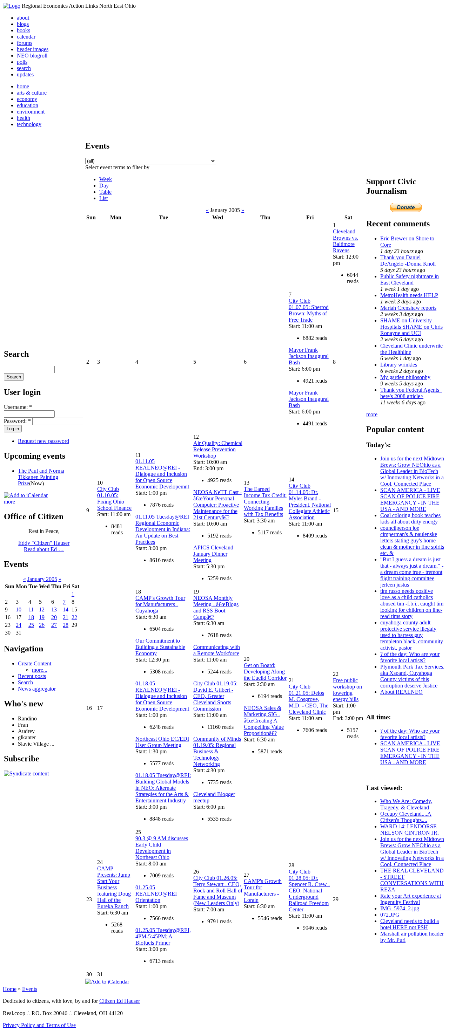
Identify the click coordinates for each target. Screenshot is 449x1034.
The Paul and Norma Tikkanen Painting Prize (41, 477)
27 (54, 625)
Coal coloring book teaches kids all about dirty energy (410, 518)
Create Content (34, 663)
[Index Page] (11, 6)
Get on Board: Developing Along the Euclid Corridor (265, 671)
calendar (26, 37)
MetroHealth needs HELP (409, 295)
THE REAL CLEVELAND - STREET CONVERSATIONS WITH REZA (412, 880)
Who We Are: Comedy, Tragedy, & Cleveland (406, 804)
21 (65, 617)
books (23, 30)
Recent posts (32, 676)
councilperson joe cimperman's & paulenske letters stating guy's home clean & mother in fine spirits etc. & (412, 540)
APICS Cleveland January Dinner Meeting (213, 554)
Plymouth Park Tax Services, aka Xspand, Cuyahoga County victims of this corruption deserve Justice (412, 676)
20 (54, 617)
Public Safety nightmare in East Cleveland (409, 279)
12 (42, 609)
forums (24, 43)
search (24, 68)
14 (65, 609)
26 (42, 625)
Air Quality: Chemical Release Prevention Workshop (217, 449)
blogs (23, 24)
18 (31, 617)
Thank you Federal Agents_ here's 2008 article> (411, 393)
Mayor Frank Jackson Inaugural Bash (309, 356)
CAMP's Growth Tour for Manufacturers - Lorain (263, 890)
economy (27, 99)
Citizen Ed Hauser (119, 1001)
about (23, 18)
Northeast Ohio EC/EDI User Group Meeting (162, 742)
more (9, 502)
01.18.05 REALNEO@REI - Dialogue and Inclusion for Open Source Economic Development (162, 696)
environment (31, 112)
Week (105, 179)
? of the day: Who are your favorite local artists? (410, 657)
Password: (17, 421)
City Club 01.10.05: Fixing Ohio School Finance (114, 498)
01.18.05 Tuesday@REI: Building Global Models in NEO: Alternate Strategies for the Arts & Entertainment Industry (163, 787)
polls (22, 62)
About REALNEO (401, 692)
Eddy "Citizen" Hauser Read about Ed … (43, 546)
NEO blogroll (32, 56)
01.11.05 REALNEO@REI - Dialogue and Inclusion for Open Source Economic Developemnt (162, 473)
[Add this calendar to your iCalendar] (26, 495)
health (23, 118)
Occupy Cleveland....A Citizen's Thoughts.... (405, 817)
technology (29, 124)
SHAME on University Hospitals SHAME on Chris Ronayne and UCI (411, 326)
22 (74, 617)
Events (29, 989)
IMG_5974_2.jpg (399, 908)
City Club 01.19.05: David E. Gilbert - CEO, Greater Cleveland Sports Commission (215, 696)
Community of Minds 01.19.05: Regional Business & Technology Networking (217, 751)
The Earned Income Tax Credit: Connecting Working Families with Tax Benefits (265, 501)
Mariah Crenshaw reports (408, 308)
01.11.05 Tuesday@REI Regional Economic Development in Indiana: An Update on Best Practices (162, 529)
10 (18, 609)
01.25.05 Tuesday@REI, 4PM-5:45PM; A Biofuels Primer (163, 936)
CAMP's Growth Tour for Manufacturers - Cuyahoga (160, 604)
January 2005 (42, 579)
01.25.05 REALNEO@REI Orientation (156, 893)
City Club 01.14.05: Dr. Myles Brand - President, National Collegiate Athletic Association (310, 501)
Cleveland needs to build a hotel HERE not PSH (409, 924)
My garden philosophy (405, 377)
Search (25, 682)
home (23, 86)
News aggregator (37, 689)
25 (31, 625)
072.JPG (390, 915)
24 (18, 625)
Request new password (43, 441)
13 (54, 609)
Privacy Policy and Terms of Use (39, 1025)
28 (65, 625)
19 (42, 617)
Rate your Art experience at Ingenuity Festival (410, 899)
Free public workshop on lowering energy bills (347, 689)
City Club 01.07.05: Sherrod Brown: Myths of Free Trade (309, 310)
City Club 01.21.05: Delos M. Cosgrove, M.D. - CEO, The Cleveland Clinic (308, 699)
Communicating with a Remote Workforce (216, 650)
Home (9, 989)
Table (105, 192)
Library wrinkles (398, 365)
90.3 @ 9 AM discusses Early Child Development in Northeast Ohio (161, 847)
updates (25, 74)
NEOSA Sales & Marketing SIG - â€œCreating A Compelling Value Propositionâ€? (264, 720)
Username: (18, 407)
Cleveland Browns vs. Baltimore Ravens (345, 240)
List (103, 198)
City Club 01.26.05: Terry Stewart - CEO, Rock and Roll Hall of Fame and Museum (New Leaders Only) (217, 890)
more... (39, 670)
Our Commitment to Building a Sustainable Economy (160, 647)
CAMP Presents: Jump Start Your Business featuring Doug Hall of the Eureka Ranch (114, 887)
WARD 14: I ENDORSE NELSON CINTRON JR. (409, 829)
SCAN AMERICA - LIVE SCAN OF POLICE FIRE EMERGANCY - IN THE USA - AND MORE (410, 499)
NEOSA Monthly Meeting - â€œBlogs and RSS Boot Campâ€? (216, 607)
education (27, 105)
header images (32, 49)
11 (31, 609)
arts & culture (32, 93)
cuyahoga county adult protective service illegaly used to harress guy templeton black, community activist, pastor (411, 635)
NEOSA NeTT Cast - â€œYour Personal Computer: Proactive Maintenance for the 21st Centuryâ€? (217, 504)
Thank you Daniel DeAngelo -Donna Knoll (408, 260)
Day (104, 186)
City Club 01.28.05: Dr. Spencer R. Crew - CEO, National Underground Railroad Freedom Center (309, 890)
